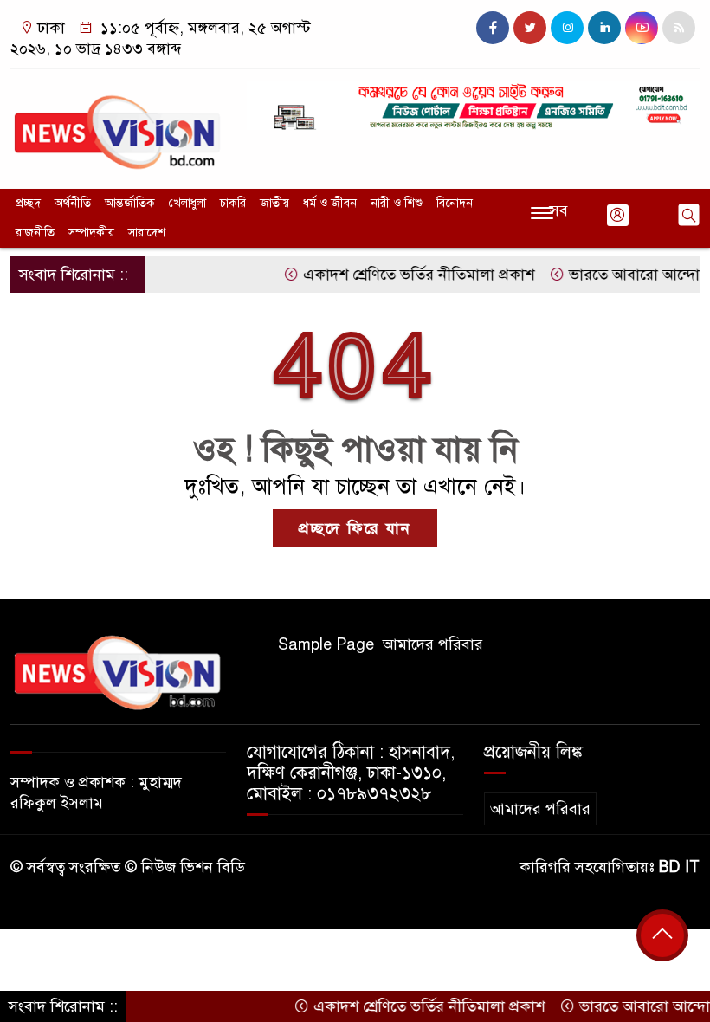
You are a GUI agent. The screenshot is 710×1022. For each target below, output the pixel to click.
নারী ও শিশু (397, 203)
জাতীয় (274, 203)
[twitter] (529, 27)
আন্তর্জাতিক (130, 203)
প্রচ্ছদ (28, 203)
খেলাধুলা (187, 203)
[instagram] (567, 27)
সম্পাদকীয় (91, 232)
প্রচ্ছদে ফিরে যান (355, 528)
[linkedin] (604, 27)
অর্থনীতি (73, 203)
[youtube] (641, 27)
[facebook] (492, 27)
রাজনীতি (35, 232)
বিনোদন (454, 203)
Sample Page (326, 644)
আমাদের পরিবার (433, 644)
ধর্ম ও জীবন (330, 203)
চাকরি (233, 203)
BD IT (679, 866)
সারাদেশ (146, 232)
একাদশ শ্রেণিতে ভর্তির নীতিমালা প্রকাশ (403, 274)
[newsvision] (118, 124)
